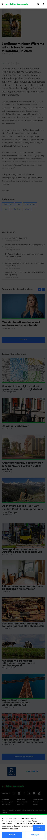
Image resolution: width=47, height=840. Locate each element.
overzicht (9, 826)
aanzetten (14, 829)
